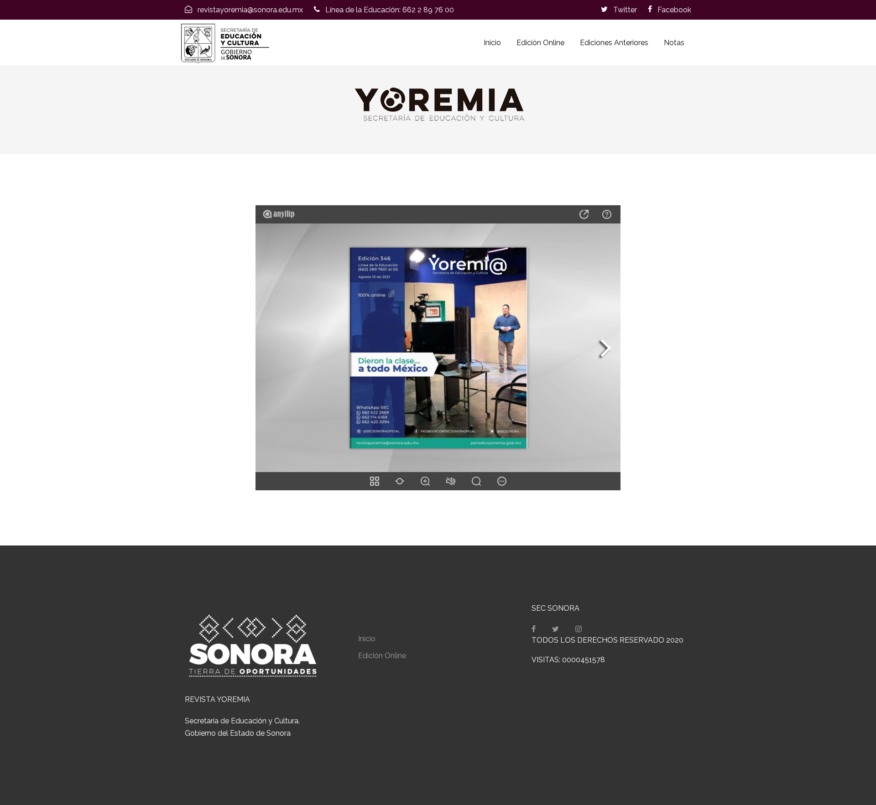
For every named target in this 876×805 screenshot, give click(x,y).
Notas (674, 42)
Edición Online (540, 42)
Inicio (492, 42)
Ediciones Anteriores (614, 42)
